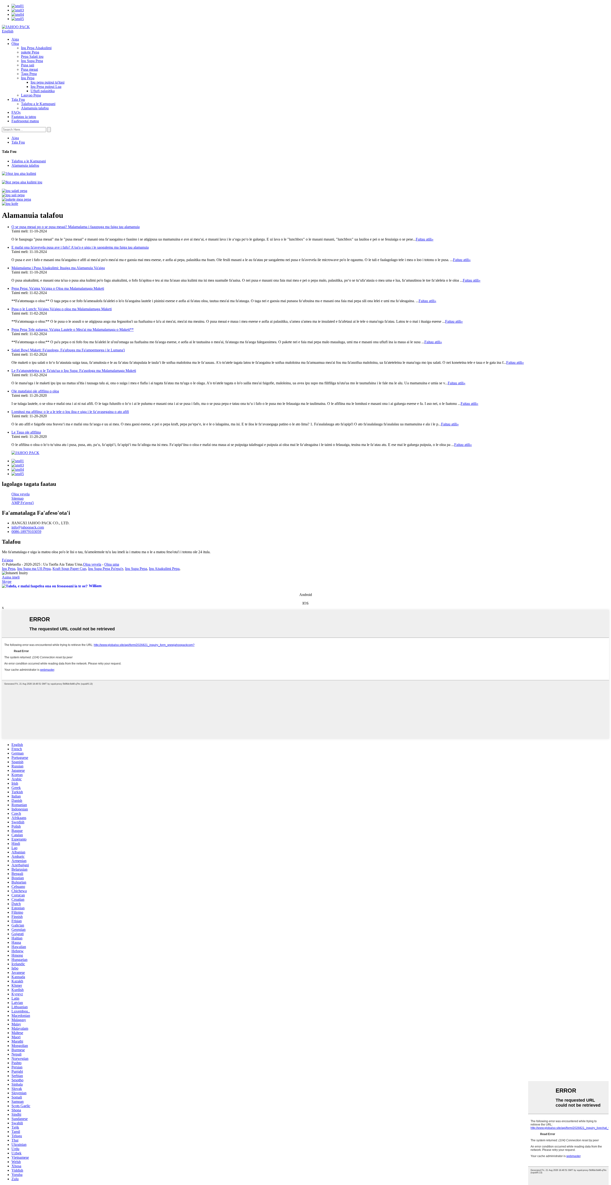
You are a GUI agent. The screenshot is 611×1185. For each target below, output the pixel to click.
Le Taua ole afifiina (26, 432)
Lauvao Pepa (31, 95)
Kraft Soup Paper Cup (69, 569)
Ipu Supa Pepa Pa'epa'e (105, 569)
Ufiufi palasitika (43, 91)
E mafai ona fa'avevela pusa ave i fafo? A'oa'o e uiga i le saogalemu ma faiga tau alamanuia (80, 247)
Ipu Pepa (27, 78)
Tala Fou (18, 99)
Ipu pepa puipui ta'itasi (47, 82)
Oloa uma (111, 564)
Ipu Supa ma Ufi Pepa (34, 569)
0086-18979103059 (26, 532)
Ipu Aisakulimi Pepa (164, 569)
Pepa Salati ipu (32, 56)
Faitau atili (424, 239)
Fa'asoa (7, 560)
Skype (6, 581)
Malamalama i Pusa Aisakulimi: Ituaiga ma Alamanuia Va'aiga (58, 268)
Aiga (15, 39)
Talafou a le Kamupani (38, 104)
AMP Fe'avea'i (22, 503)
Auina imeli (11, 577)
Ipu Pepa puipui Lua (46, 87)
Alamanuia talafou (35, 108)
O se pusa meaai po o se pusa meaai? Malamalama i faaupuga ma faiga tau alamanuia (75, 227)
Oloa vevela (20, 494)
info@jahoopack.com (27, 527)
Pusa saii (27, 65)
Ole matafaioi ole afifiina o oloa (35, 391)
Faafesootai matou (25, 121)
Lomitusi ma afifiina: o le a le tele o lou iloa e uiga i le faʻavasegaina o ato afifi (70, 412)
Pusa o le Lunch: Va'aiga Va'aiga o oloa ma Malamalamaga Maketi (61, 309)
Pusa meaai (29, 69)
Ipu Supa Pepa (32, 61)
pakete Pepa (30, 52)
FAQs (16, 112)
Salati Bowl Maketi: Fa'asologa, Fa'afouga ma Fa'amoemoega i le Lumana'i (68, 350)
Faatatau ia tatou (23, 117)
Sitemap (17, 498)
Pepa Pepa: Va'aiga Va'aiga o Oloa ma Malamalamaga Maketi (57, 288)
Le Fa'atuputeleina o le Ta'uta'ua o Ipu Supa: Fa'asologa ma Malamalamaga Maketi (73, 371)
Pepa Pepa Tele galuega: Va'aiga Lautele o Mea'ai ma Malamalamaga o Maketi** (72, 329)
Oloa (15, 44)
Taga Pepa (29, 74)
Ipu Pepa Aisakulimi (36, 48)
